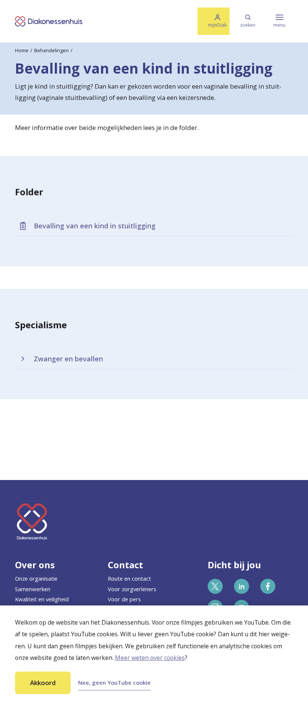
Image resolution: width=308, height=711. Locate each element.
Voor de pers (124, 599)
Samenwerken (32, 589)
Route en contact (129, 578)
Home (22, 50)
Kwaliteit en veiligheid (42, 599)
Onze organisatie (36, 578)
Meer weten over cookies (150, 658)
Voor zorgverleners (132, 589)
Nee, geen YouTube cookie (114, 682)
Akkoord (43, 682)
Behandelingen (51, 50)
